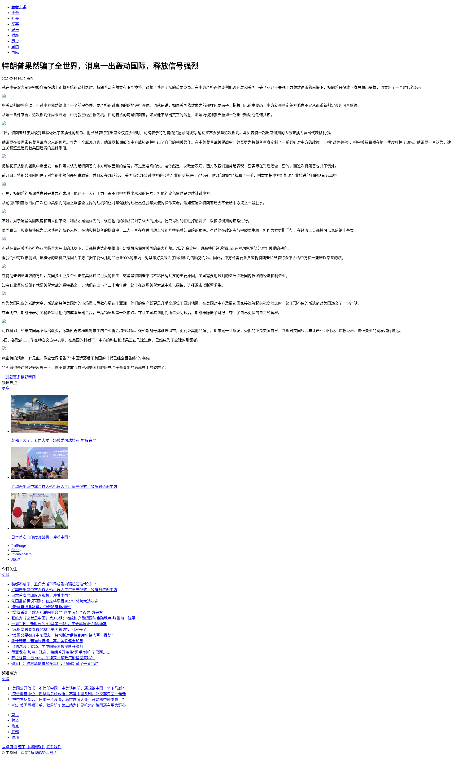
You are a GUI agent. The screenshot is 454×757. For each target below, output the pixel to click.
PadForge (18, 546)
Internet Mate (21, 554)
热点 (15, 726)
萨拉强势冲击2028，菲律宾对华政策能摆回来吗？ (53, 658)
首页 (15, 715)
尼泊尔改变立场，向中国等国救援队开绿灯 (47, 647)
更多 (5, 388)
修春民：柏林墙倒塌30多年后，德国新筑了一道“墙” (54, 664)
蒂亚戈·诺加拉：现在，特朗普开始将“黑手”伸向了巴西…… (60, 652)
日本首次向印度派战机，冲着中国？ (41, 537)
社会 (15, 18)
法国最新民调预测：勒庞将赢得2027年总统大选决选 (54, 601)
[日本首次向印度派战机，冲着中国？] (39, 528)
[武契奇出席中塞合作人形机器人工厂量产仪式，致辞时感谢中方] (39, 477)
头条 (15, 13)
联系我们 (53, 747)
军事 (15, 24)
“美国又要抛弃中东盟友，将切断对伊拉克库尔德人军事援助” (62, 635)
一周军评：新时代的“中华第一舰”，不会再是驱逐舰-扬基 (59, 624)
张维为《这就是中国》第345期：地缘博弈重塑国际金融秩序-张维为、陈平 (73, 618)
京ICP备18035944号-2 (38, 753)
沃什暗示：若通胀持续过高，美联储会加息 (47, 641)
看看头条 (18, 7)
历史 (15, 41)
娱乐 (15, 30)
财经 (15, 35)
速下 (22, 747)
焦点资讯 (9, 747)
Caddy (16, 550)
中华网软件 (35, 747)
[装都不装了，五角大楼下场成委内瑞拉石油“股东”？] (39, 431)
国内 (15, 47)
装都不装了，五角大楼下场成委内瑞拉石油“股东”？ (54, 440)
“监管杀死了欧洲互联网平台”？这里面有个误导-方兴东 (57, 613)
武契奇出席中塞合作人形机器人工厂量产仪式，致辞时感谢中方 (64, 487)
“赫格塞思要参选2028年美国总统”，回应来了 (49, 630)
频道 (15, 720)
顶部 (15, 737)
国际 (15, 52)
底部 (15, 732)
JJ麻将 (16, 560)
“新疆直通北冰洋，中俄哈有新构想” (41, 607)
